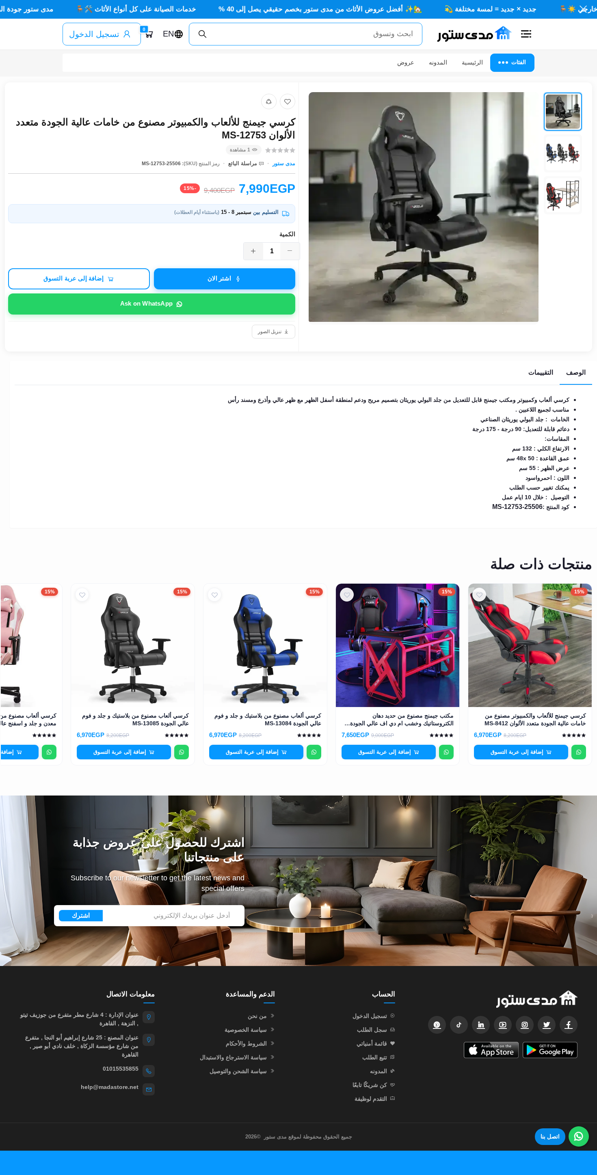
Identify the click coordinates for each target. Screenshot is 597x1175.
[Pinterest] (437, 1025)
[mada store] (494, 999)
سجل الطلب (372, 1029)
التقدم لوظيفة (371, 1098)
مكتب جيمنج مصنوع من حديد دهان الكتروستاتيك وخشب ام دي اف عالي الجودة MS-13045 (402, 719)
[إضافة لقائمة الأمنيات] (287, 101)
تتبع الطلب (374, 1057)
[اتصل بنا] (579, 1136)
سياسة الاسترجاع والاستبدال (233, 1057)
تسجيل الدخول (94, 34)
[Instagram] (525, 1025)
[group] (445, 208)
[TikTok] (459, 1025)
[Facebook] (569, 1025)
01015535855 (120, 1068)
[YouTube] (503, 1025)
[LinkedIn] (481, 1025)
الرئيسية (472, 62)
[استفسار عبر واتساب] (578, 752)
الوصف (576, 372)
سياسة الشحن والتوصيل (238, 1071)
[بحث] (202, 34)
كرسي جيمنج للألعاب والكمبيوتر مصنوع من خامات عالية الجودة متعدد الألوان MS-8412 (535, 719)
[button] (526, 34)
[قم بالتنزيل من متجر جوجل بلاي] (550, 1050)
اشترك (81, 915)
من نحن (257, 1016)
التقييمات (540, 372)
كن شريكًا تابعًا (370, 1085)
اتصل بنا (550, 1136)
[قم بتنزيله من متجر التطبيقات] (491, 1050)
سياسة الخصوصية (246, 1029)
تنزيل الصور (269, 331)
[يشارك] (269, 101)
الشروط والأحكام (246, 1043)
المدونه (438, 62)
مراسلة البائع (242, 163)
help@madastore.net (109, 1087)
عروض (405, 62)
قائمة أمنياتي (372, 1043)
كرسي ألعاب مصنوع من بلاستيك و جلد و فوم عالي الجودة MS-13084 (267, 719)
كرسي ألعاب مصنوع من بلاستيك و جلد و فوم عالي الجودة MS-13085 (135, 719)
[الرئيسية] (471, 34)
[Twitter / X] (547, 1025)
